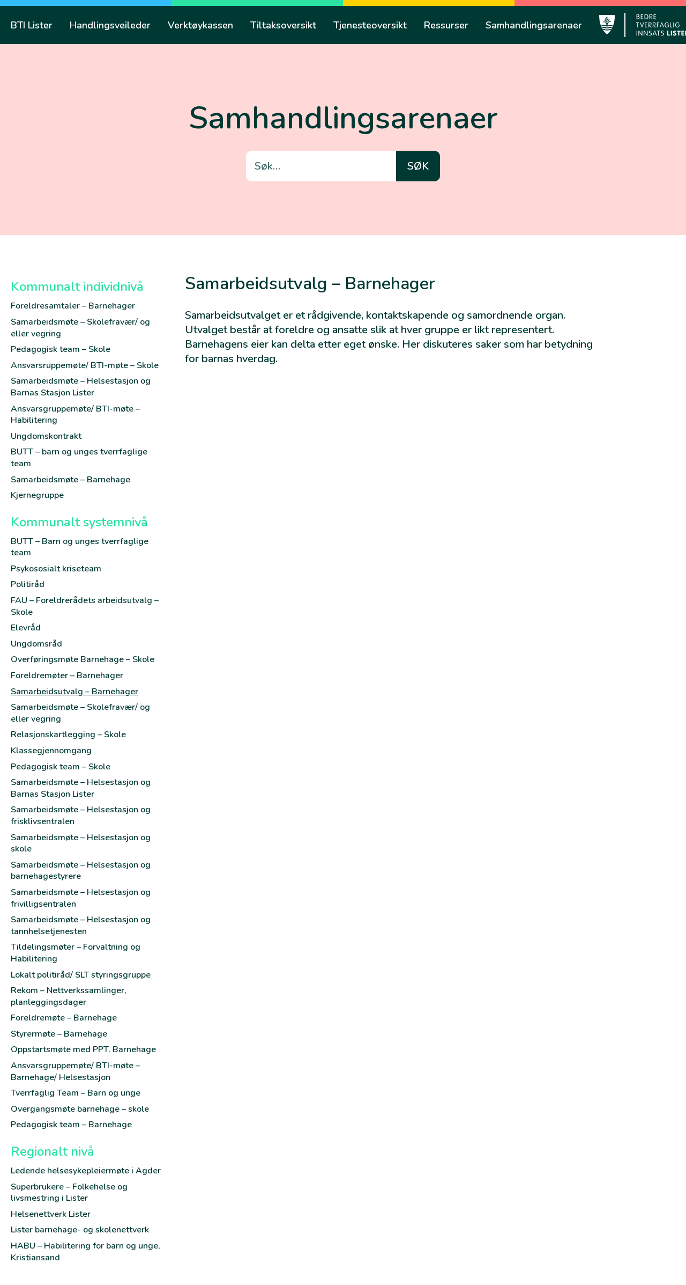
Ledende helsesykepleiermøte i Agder (86, 1171)
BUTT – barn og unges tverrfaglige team (79, 457)
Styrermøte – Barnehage (59, 1034)
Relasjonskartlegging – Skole (68, 734)
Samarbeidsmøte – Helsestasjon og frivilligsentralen (81, 898)
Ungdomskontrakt (46, 436)
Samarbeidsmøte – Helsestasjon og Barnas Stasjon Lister (81, 387)
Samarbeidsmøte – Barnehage (70, 480)
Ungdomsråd (36, 644)
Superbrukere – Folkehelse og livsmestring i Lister (69, 1193)
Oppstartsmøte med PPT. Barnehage (83, 1049)
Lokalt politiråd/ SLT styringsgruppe (81, 975)
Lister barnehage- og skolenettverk (80, 1230)
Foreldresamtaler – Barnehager (73, 306)
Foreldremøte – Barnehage (64, 1018)
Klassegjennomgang (51, 751)
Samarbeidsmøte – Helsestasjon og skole (81, 843)
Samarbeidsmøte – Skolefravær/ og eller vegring (80, 328)
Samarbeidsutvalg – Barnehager (74, 691)
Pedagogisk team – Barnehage (71, 1124)
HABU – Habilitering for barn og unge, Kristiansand (85, 1252)
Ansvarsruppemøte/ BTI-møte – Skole (85, 365)
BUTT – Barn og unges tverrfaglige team (79, 547)
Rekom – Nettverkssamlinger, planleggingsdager (68, 996)
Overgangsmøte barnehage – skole (80, 1109)
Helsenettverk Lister (51, 1214)
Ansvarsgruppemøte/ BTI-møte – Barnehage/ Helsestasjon (75, 1071)
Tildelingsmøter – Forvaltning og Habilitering (75, 953)
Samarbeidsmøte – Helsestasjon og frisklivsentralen (81, 815)
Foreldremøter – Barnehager (67, 675)
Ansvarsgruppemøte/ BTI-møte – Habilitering (75, 415)
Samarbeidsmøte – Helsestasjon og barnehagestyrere (81, 871)
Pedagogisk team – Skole (60, 349)
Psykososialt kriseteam (56, 569)
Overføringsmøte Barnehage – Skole (82, 659)
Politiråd (27, 584)
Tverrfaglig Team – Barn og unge (75, 1093)
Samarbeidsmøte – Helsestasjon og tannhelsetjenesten (81, 925)
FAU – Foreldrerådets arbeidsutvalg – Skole (85, 606)
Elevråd (26, 628)
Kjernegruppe (37, 495)
